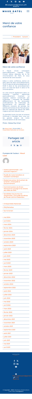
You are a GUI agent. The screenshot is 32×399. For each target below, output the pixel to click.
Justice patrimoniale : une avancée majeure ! (13, 170)
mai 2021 (7, 344)
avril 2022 (7, 305)
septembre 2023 (10, 245)
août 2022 (7, 291)
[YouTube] (16, 367)
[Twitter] (17, 361)
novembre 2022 (9, 280)
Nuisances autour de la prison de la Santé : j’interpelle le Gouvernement (15, 181)
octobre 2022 (8, 284)
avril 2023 (7, 263)
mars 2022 (7, 308)
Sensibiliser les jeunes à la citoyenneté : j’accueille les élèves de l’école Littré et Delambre (16, 195)
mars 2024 (7, 224)
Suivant (25, 37)
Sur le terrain (20, 130)
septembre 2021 (9, 330)
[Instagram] (14, 364)
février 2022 (8, 312)
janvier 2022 (8, 316)
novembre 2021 (9, 323)
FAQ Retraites (9, 207)
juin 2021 (7, 340)
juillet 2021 (7, 337)
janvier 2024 (8, 231)
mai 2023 (7, 259)
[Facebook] (14, 361)
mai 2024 (7, 217)
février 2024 (8, 228)
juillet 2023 (7, 252)
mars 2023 (7, 266)
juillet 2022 (7, 294)
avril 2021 (7, 347)
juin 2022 (7, 298)
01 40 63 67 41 (16, 378)
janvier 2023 (8, 273)
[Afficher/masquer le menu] (28, 11)
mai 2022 (7, 301)
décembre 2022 (9, 277)
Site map (12, 391)
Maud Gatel (8, 128)
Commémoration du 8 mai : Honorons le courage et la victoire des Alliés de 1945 (16, 188)
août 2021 (7, 333)
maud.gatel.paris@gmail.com (15, 5)
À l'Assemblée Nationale (12, 129)
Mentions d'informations (22, 390)
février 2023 (8, 270)
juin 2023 (7, 256)
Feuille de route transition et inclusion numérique (14, 175)
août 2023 (7, 249)
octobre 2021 (8, 326)
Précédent (17, 37)
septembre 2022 (10, 287)
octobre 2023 (8, 242)
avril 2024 (7, 221)
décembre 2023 (9, 235)
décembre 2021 (9, 319)
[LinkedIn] (17, 364)
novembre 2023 (9, 238)
